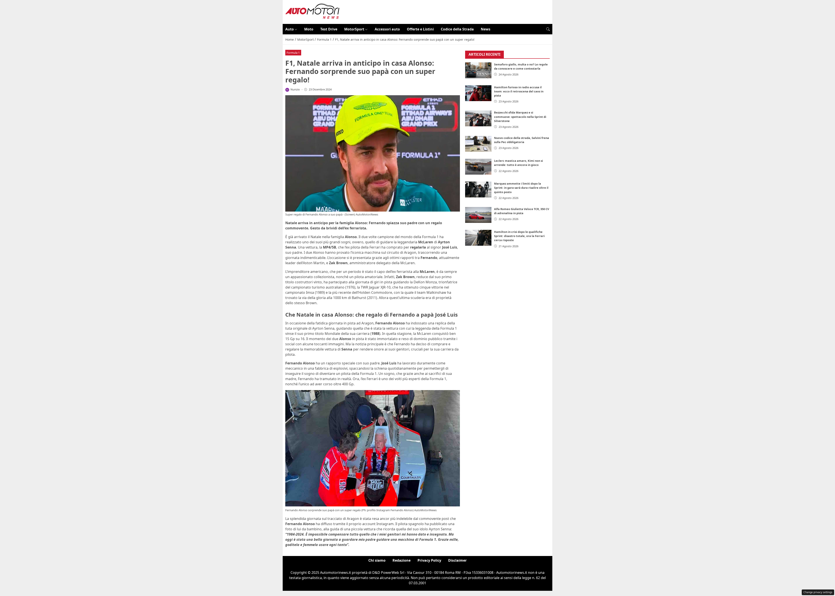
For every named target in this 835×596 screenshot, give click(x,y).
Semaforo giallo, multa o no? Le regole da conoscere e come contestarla (521, 66)
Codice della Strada (457, 29)
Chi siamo (377, 560)
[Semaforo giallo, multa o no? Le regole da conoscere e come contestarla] (478, 70)
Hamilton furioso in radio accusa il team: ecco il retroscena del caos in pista (518, 91)
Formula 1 (293, 53)
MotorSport (354, 29)
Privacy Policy (429, 560)
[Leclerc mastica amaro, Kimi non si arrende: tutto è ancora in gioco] (478, 167)
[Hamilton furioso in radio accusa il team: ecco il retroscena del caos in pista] (478, 93)
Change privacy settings (817, 592)
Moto (308, 29)
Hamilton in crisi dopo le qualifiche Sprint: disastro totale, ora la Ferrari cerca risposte (519, 236)
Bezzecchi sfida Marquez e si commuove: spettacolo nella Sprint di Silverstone (520, 116)
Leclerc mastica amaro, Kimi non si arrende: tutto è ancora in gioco (518, 163)
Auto (289, 29)
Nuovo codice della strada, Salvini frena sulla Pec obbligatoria (521, 140)
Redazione (401, 560)
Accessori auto (387, 29)
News (485, 29)
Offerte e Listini (420, 29)
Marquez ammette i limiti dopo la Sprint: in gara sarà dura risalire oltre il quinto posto (521, 188)
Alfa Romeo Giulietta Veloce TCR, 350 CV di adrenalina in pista (521, 211)
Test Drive (328, 29)
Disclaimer (457, 560)
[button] (548, 29)
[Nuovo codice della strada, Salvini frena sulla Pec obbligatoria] (478, 144)
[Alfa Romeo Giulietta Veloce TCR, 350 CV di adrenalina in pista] (478, 215)
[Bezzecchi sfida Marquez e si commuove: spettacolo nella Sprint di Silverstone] (478, 118)
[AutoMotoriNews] (312, 11)
